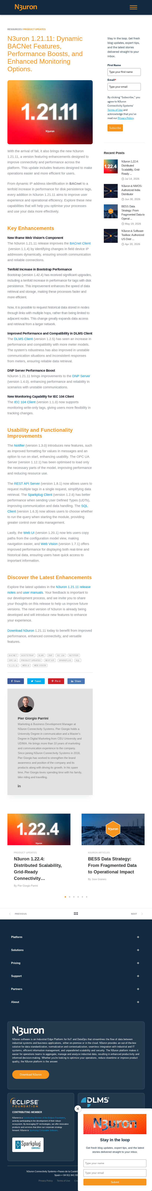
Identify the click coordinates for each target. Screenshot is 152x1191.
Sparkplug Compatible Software (43, 1130)
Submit (115, 1182)
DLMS (41, 655)
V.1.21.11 (13, 665)
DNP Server (81, 376)
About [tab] (15, 1002)
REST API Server (27, 483)
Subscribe (115, 128)
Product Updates (31, 660)
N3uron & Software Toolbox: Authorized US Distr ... (132, 235)
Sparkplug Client (40, 495)
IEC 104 (61, 655)
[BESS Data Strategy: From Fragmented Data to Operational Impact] (111, 211)
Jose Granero (99, 879)
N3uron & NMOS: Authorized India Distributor (131, 190)
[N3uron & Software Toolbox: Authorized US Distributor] (111, 235)
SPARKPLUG (65, 660)
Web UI (28, 533)
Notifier (19, 445)
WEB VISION (40, 665)
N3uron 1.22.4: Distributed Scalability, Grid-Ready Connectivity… (38, 868)
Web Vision (49, 544)
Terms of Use (115, 110)
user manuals (33, 592)
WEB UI (25, 665)
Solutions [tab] (17, 950)
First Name (114, 65)
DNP (50, 655)
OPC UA (12, 660)
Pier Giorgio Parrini (33, 718)
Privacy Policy (125, 118)
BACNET (13, 655)
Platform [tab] (16, 937)
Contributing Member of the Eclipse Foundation (44, 1118)
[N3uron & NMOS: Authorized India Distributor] (111, 190)
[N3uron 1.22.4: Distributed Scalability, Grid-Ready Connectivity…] (111, 166)
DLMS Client (23, 339)
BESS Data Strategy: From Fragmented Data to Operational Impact (112, 865)
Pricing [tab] (15, 963)
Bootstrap (27, 655)
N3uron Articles (99, 853)
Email (112, 79)
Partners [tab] (16, 989)
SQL (78, 660)
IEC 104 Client (25, 402)
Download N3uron (20, 630)
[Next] (148, 853)
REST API (49, 660)
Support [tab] (16, 976)
